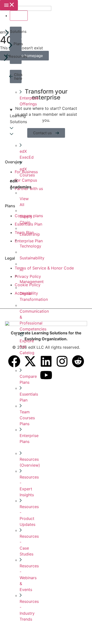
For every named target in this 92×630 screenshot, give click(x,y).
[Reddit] (78, 361)
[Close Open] (19, 15)
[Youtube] (46, 375)
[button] (16, 33)
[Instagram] (62, 361)
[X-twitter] (30, 361)
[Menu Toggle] (9, 5)
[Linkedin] (46, 361)
